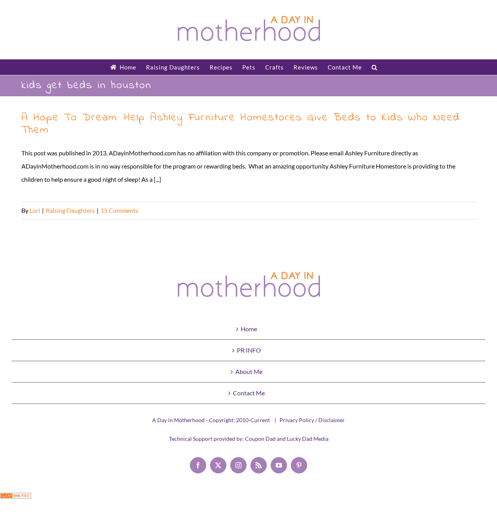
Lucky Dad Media (307, 438)
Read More (461, 210)
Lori (35, 210)
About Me (248, 371)
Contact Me (249, 393)
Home (249, 328)
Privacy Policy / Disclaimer (312, 420)
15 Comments (119, 210)
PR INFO (249, 350)
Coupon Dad (260, 438)
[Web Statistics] (15, 499)
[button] (374, 67)
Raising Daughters (70, 210)
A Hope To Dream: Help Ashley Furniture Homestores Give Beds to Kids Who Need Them (240, 124)
